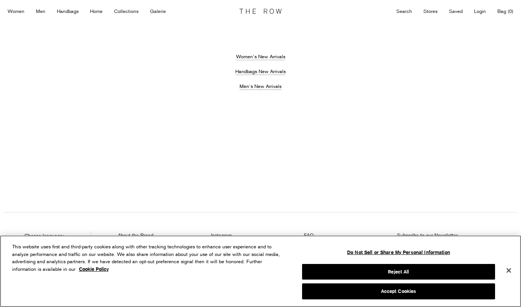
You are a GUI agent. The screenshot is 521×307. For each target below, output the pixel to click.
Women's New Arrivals (260, 56)
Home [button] (96, 11)
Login (480, 11)
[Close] (508, 270)
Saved (456, 11)
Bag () (505, 11)
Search (404, 11)
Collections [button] (126, 11)
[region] (260, 271)
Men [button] (40, 11)
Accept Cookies (398, 291)
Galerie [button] (158, 11)
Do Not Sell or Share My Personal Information (398, 252)
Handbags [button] (68, 11)
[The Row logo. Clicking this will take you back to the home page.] (260, 11)
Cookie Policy (94, 269)
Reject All (398, 272)
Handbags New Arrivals (260, 71)
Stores (430, 11)
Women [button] (16, 11)
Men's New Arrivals (260, 86)
